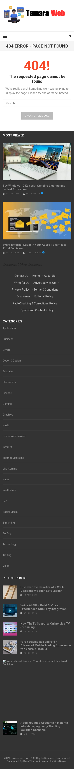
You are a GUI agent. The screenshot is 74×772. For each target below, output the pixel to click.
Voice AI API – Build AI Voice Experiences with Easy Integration (43, 607)
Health (6, 425)
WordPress (60, 761)
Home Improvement (14, 436)
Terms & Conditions (46, 289)
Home (36, 275)
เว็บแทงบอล (35, 264)
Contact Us (21, 275)
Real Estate (9, 490)
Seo (5, 501)
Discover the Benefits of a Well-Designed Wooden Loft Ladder (42, 589)
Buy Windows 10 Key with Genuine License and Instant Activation (34, 187)
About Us (50, 275)
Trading (7, 555)
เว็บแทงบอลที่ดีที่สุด (15, 264)
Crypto (7, 349)
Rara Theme (30, 761)
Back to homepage (37, 115)
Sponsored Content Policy (37, 310)
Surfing (7, 533)
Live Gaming (10, 468)
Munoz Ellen (33, 253)
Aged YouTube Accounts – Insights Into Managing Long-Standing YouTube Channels (44, 726)
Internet (7, 447)
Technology (9, 544)
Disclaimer (23, 296)
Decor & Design (12, 360)
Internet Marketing (13, 457)
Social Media (10, 511)
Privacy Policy (21, 289)
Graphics (8, 414)
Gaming (7, 403)
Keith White (33, 193)
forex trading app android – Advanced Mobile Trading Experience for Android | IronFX (45, 645)
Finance (7, 393)
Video (6, 565)
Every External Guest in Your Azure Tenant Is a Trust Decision (34, 246)
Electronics (9, 382)
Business (8, 339)
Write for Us (21, 282)
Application (9, 328)
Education (8, 371)
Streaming (9, 522)
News (6, 479)
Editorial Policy (43, 296)
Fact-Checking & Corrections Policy (35, 303)
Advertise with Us (44, 282)
